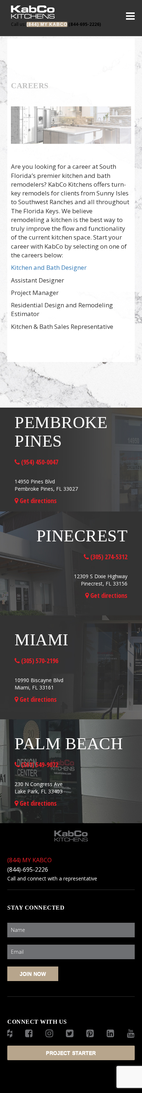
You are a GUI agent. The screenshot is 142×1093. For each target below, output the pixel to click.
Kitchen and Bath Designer (49, 267)
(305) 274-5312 (108, 556)
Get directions (37, 500)
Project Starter (71, 1053)
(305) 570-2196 (39, 660)
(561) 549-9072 (39, 764)
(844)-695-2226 (27, 870)
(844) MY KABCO (29, 860)
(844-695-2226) (56, 24)
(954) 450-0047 (39, 462)
